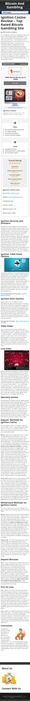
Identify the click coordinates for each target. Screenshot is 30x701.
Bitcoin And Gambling (14, 5)
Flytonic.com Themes (20, 697)
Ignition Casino (14, 193)
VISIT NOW (15, 83)
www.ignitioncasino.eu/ (15, 107)
